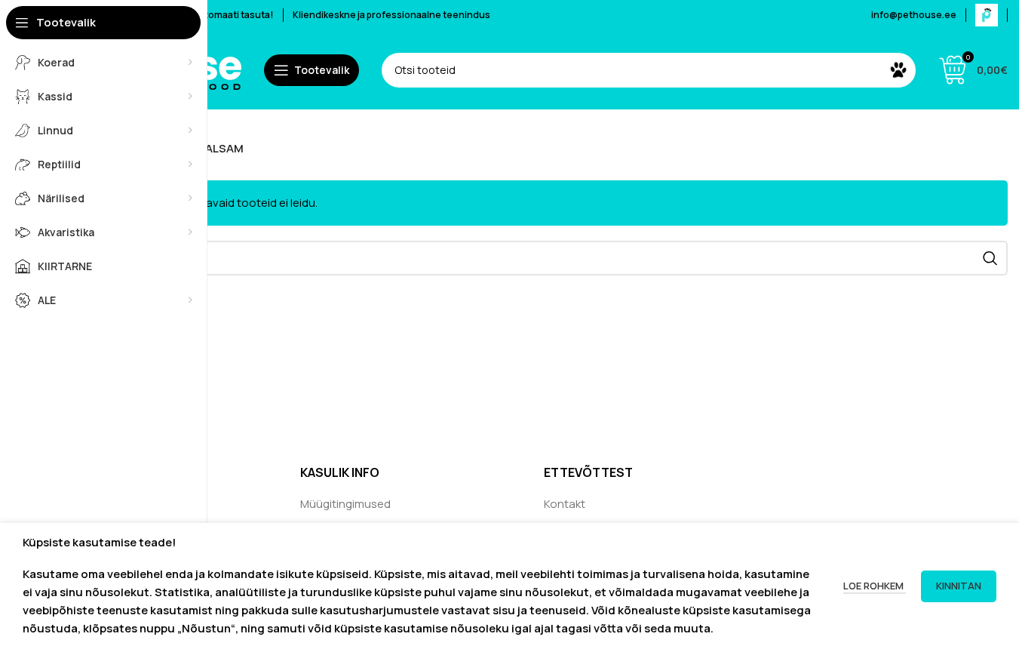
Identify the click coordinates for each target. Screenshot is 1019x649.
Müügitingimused (345, 504)
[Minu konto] (986, 15)
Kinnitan (958, 585)
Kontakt (564, 504)
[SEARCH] (898, 70)
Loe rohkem (874, 585)
